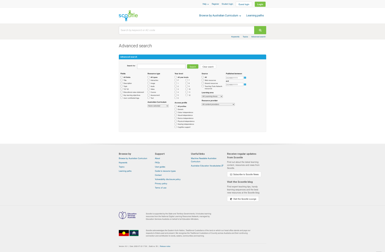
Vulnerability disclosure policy (168, 179)
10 (189, 89)
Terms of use (160, 187)
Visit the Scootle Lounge (244, 198)
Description (127, 83)
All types (154, 77)
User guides (160, 166)
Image (153, 83)
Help (205, 3)
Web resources (210, 80)
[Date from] (245, 77)
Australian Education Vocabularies (206, 165)
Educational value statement (133, 92)
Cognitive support (184, 127)
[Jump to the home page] (128, 15)
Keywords (235, 36)
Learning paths (255, 15)
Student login (227, 3)
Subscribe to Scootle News (246, 174)
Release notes (165, 246)
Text (152, 98)
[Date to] (245, 84)
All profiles (182, 106)
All (206, 77)
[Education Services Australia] (127, 218)
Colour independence (185, 112)
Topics (245, 36)
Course (153, 92)
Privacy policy (161, 183)
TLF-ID (126, 89)
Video (153, 89)
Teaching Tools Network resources (213, 87)
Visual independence (185, 115)
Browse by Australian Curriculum (219, 15)
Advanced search (258, 36)
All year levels (183, 77)
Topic (125, 86)
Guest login (244, 4)
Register (215, 3)
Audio (153, 86)
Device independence (185, 118)
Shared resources (211, 83)
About (157, 158)
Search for (131, 65)
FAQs (157, 162)
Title (124, 80)
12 (189, 95)
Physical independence (186, 121)
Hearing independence (186, 124)
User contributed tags (131, 98)
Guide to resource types (165, 170)
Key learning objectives (131, 95)
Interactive (154, 80)
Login (260, 4)
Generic (180, 109)
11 (189, 92)
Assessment (155, 95)
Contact (158, 175)
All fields (126, 77)
